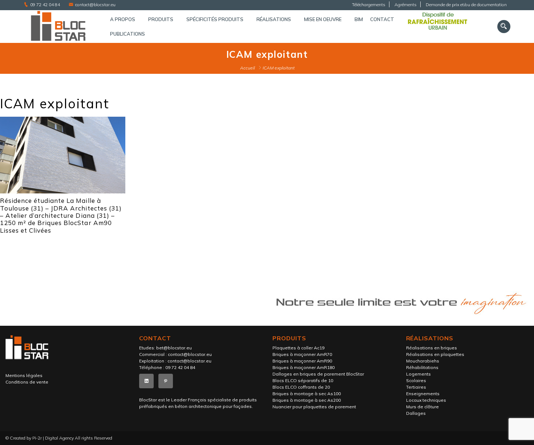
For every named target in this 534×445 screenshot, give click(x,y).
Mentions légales (24, 375)
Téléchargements (368, 4)
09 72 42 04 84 (45, 4)
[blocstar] (60, 26)
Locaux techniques (426, 400)
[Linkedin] (146, 381)
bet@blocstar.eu (174, 347)
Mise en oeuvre (322, 19)
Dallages (416, 413)
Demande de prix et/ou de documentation (466, 4)
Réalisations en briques (431, 347)
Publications (127, 34)
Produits (160, 19)
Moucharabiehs (422, 361)
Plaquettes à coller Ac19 (298, 347)
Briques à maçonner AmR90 (302, 361)
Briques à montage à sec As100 (306, 393)
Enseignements (423, 393)
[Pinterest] (165, 381)
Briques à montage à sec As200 (306, 400)
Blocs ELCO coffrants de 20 (301, 387)
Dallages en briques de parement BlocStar (318, 374)
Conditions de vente (26, 382)
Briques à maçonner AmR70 (302, 354)
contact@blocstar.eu (95, 4)
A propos (122, 19)
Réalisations (273, 19)
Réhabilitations (422, 367)
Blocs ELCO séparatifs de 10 (302, 380)
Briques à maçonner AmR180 (303, 367)
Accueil (247, 68)
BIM (359, 19)
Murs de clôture (422, 406)
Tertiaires (416, 387)
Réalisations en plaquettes (435, 354)
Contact (382, 19)
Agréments (406, 4)
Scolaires (416, 380)
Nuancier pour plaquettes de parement (314, 406)
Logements (418, 374)
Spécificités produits (214, 19)
